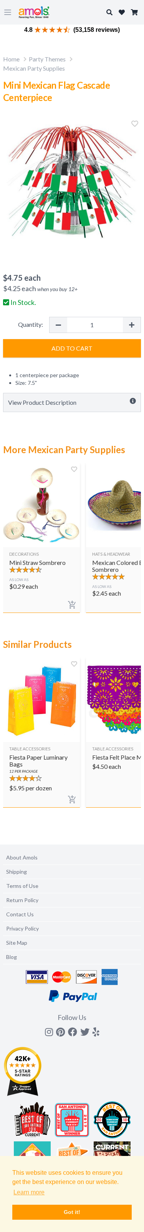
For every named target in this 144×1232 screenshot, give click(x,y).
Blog (11, 957)
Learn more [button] (29, 1192)
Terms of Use (22, 886)
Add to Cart (72, 348)
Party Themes (47, 59)
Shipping (16, 871)
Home (11, 59)
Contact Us (20, 914)
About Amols (22, 857)
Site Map (16, 942)
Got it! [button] (72, 1212)
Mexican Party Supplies (34, 68)
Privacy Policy (22, 928)
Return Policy (22, 900)
